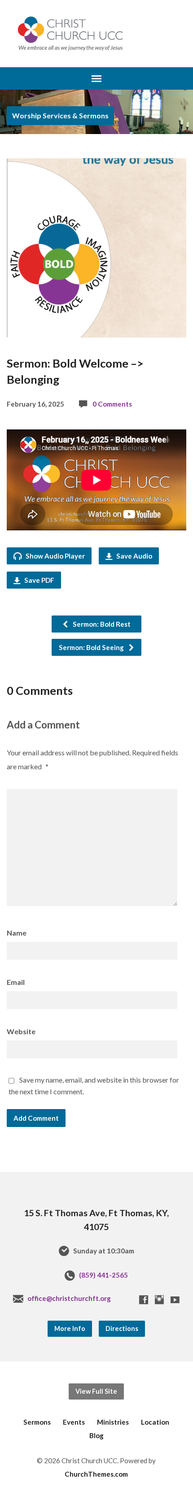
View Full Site (96, 1391)
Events (74, 1422)
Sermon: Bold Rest (101, 624)
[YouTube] (175, 1299)
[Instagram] (159, 1299)
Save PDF (38, 580)
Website (21, 1031)
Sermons (37, 1422)
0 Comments (112, 404)
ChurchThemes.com (96, 1474)
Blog (96, 1435)
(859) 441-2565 (103, 1275)
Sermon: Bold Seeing (92, 647)
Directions (121, 1328)
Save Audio (133, 556)
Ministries (113, 1422)
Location (155, 1422)
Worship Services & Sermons (60, 115)
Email (16, 982)
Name (16, 932)
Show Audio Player (54, 556)
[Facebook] (143, 1299)
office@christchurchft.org (69, 1298)
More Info (69, 1328)
